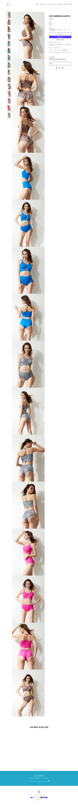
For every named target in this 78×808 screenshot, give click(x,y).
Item (46, 4)
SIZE (50, 21)
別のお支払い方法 (60, 39)
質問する (50, 63)
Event (49, 4)
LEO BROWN (59, 29)
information (60, 4)
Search (35, 795)
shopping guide (41, 795)
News (54, 4)
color (50, 27)
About (41, 4)
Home (36, 4)
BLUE (69, 29)
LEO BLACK (52, 29)
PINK (64, 29)
